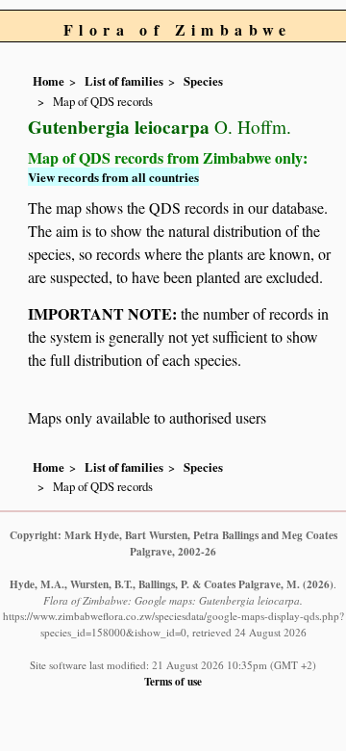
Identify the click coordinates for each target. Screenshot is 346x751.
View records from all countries (113, 177)
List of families (124, 81)
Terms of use (173, 681)
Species (203, 81)
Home (48, 81)
